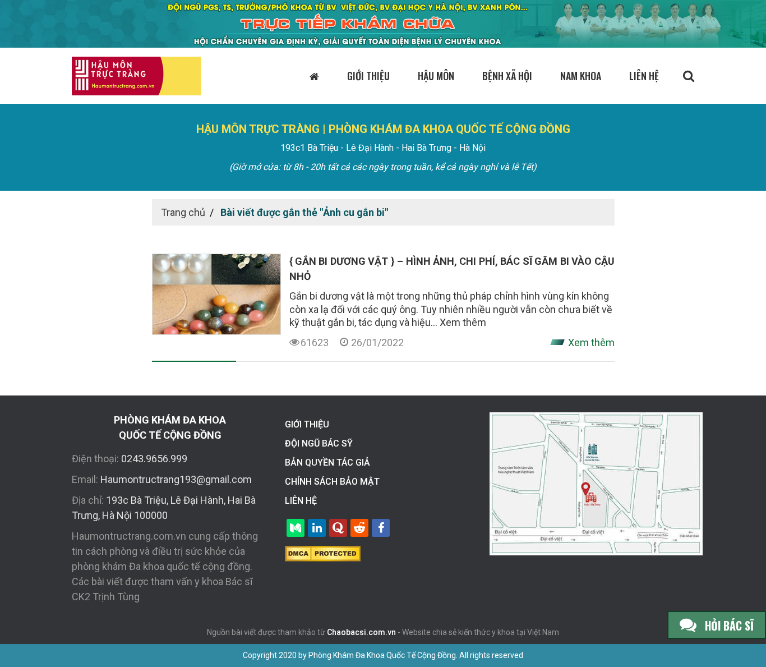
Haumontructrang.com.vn (129, 536)
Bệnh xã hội (507, 75)
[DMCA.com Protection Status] (323, 553)
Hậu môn (436, 75)
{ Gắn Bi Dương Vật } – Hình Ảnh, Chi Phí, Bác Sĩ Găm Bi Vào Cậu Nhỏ (452, 268)
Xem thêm (463, 322)
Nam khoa (580, 75)
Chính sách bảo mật (332, 481)
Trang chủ (183, 212)
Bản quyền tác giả (327, 462)
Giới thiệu (368, 75)
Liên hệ (644, 75)
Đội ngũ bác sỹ (319, 443)
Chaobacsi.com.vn (361, 632)
